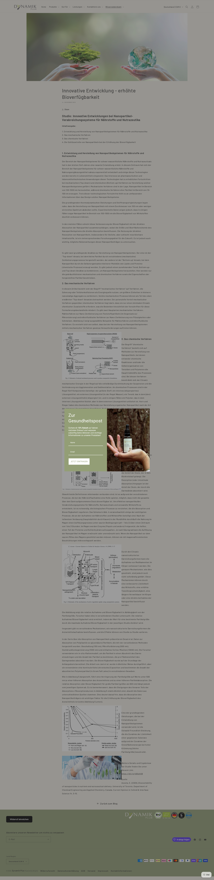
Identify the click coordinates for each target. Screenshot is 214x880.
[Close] (147, 412)
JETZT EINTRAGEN (79, 461)
